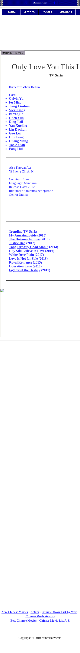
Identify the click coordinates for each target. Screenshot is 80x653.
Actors (35, 612)
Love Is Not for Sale (23, 258)
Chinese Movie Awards (40, 616)
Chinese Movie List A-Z (54, 620)
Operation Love (20, 266)
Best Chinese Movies (23, 620)
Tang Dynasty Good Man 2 (28, 247)
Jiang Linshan (19, 106)
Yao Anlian (17, 145)
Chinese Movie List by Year (59, 612)
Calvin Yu (16, 98)
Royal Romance (20, 262)
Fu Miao (15, 102)
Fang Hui (16, 149)
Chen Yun (16, 118)
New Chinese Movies (14, 612)
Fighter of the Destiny (24, 270)
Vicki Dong (17, 110)
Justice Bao (17, 243)
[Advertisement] (40, 379)
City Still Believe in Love (26, 251)
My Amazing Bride (22, 235)
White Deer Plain (21, 254)
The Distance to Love (24, 239)
